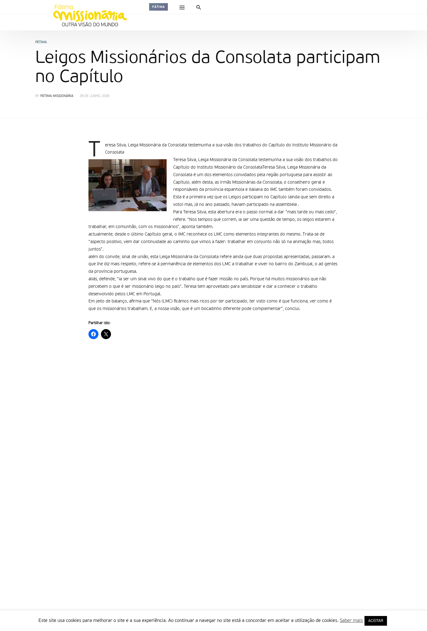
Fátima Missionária (56, 96)
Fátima (158, 6)
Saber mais (351, 620)
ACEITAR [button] (375, 621)
